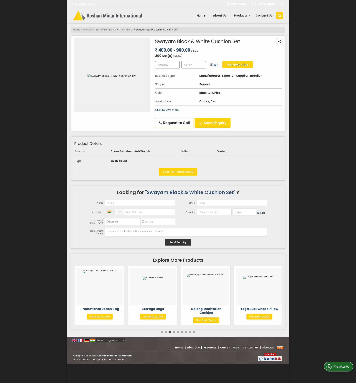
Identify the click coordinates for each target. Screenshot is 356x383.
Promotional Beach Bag (99, 309)
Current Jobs (229, 347)
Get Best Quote (100, 316)
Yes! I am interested (178, 171)
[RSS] (280, 347)
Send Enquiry (214, 123)
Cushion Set (126, 29)
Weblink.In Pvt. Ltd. (115, 359)
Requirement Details (96, 232)
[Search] (281, 4)
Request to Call (176, 123)
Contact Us (264, 15)
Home (201, 15)
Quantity (190, 212)
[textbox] (193, 65)
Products (241, 15)
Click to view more (167, 110)
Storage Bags (153, 309)
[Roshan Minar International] (108, 15)
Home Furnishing (106, 29)
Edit (216, 64)
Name (100, 202)
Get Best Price (237, 64)
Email (192, 202)
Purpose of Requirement (96, 221)
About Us (219, 15)
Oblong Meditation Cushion (206, 311)
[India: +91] (110, 212)
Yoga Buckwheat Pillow (259, 309)
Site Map (268, 347)
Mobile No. (97, 212)
